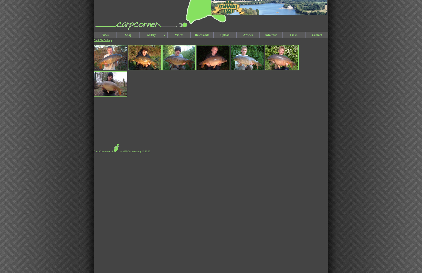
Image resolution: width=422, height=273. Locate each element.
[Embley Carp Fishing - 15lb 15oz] (110, 69)
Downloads (202, 35)
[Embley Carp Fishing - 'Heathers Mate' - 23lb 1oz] (281, 69)
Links (293, 35)
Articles (248, 35)
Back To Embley (103, 40)
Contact (317, 35)
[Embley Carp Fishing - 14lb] (247, 69)
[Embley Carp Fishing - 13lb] (144, 69)
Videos (179, 35)
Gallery (151, 35)
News (105, 35)
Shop (128, 35)
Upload (225, 35)
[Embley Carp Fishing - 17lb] (110, 95)
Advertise (271, 35)
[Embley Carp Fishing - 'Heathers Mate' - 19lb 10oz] (213, 69)
